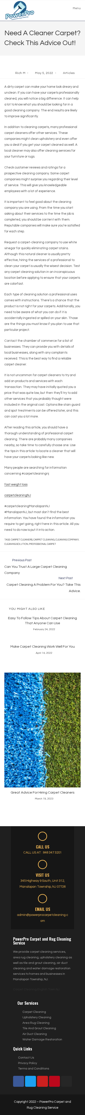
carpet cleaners (21, 539)
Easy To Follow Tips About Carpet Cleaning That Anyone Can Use (42, 620)
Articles (69, 73)
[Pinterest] (54, 1081)
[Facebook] (18, 1081)
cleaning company (67, 539)
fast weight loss (15, 484)
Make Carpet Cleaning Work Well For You (42, 646)
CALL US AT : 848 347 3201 (42, 852)
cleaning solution (16, 544)
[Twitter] (30, 1081)
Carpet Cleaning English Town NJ (36, 989)
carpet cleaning (43, 539)
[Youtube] (42, 1081)
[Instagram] (66, 1081)
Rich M (20, 73)
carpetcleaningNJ (17, 495)
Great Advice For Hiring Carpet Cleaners (43, 792)
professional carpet (42, 544)
